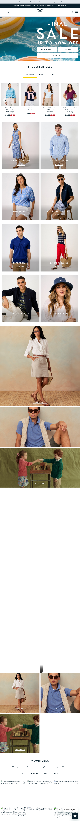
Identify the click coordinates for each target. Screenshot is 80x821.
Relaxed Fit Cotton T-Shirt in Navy (30, 109)
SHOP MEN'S (68, 49)
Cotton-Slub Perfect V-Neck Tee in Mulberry (70, 110)
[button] (13, 793)
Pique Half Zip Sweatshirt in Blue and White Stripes (10, 110)
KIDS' (52, 75)
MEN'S (42, 75)
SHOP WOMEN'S (47, 49)
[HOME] (40, 12)
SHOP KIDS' (57, 55)
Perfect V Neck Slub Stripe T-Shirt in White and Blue (50, 110)
